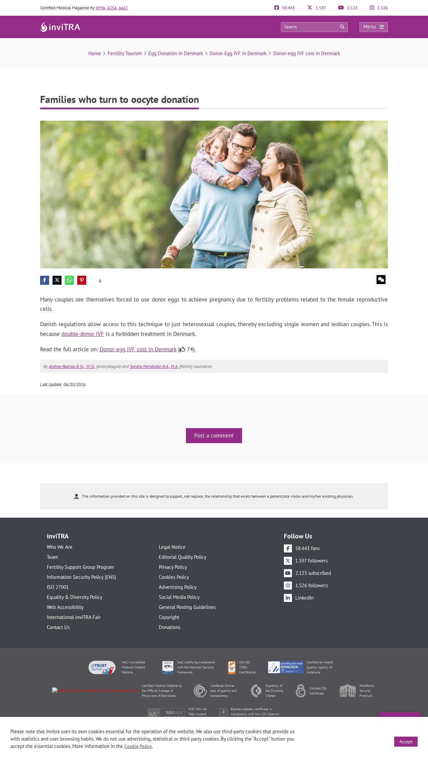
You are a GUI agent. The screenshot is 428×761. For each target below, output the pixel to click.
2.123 (351, 8)
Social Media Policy (179, 597)
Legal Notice (172, 546)
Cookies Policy (174, 577)
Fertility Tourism (125, 53)
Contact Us (58, 627)
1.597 (320, 8)
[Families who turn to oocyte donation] (214, 194)
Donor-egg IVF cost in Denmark (306, 53)
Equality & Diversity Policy (74, 597)
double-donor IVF (83, 334)
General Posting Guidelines (187, 607)
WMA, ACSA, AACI (112, 8)
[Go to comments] (381, 279)
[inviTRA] (60, 26)
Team (52, 556)
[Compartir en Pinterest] (81, 280)
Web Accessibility (65, 607)
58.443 (288, 8)
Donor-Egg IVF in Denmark (238, 53)
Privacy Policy (173, 566)
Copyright (169, 617)
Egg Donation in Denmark (175, 53)
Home (94, 53)
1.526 (382, 8)
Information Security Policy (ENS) (81, 577)
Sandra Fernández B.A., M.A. (154, 366)
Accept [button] (406, 742)
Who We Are (60, 546)
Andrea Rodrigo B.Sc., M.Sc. (72, 366)
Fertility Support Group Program (80, 566)
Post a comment (214, 435)
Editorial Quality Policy (182, 556)
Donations (169, 627)
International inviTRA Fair (74, 617)
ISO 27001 (58, 587)
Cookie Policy (138, 746)
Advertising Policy (178, 587)
